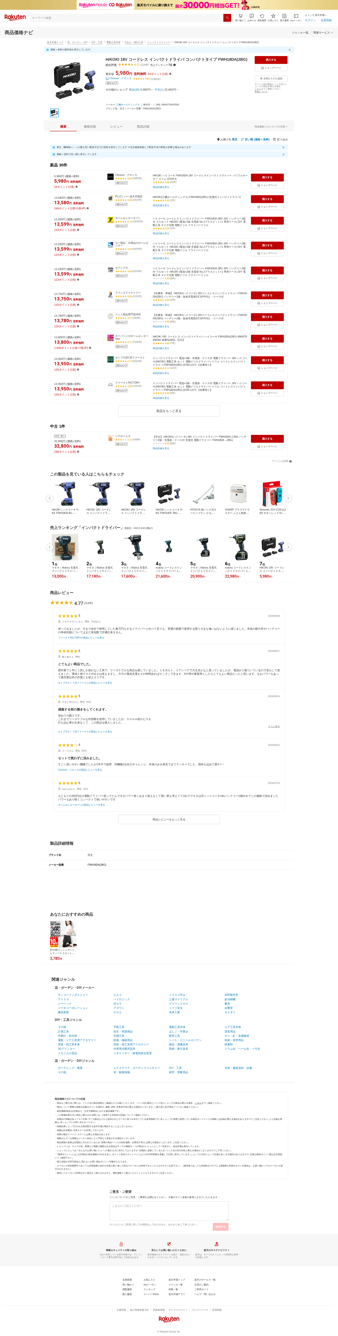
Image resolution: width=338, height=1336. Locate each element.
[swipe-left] (50, 498)
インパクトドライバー (159, 42)
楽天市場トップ (55, 42)
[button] (251, 18)
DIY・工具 (97, 42)
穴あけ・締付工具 (133, 42)
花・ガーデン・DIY (77, 42)
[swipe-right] (288, 498)
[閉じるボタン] (290, 50)
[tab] (63, 126)
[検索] (227, 18)
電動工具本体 (113, 42)
